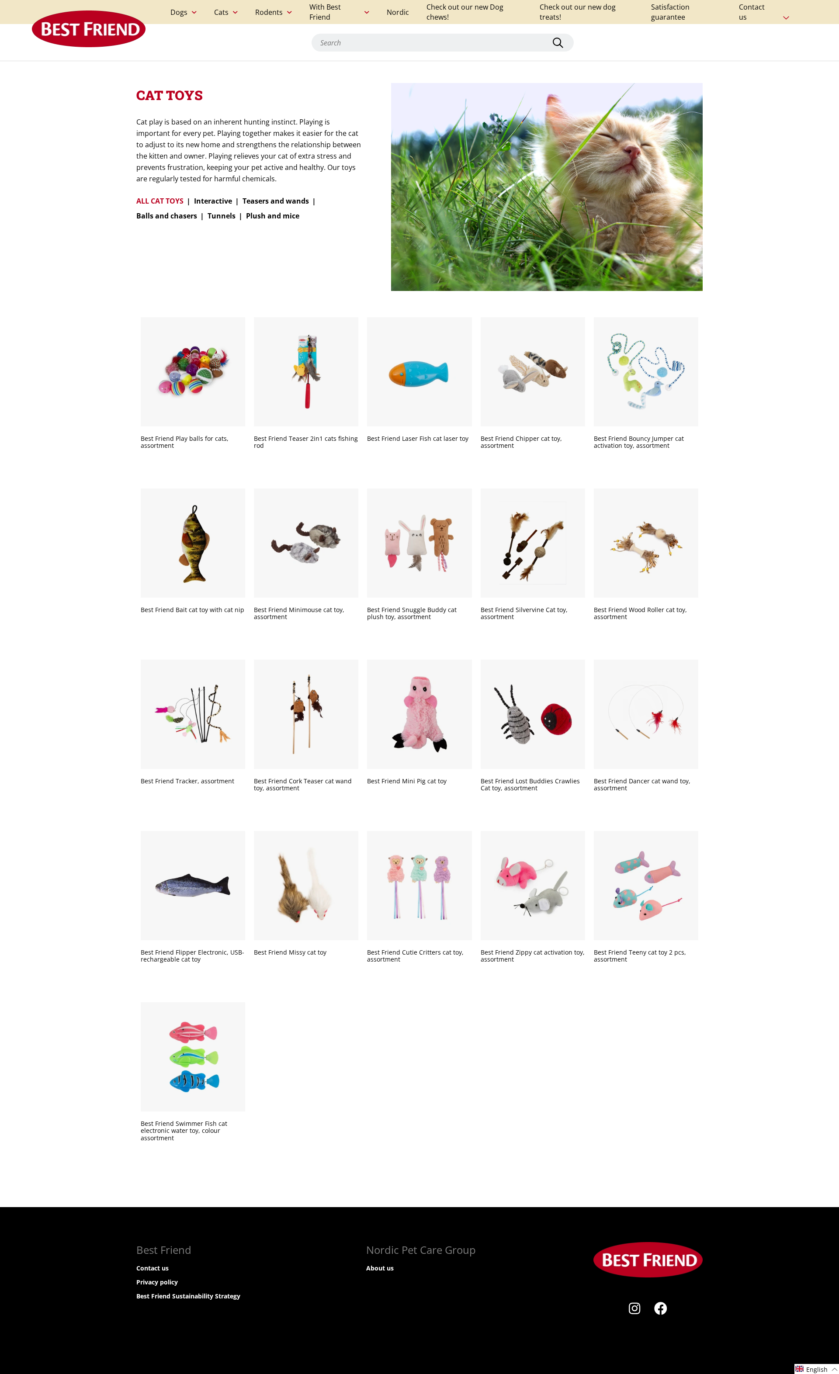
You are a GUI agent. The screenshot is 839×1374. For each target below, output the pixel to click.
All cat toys (160, 201)
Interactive (213, 201)
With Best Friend (325, 12)
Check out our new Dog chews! (464, 12)
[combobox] (443, 43)
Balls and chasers (166, 216)
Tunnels (222, 216)
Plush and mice (272, 216)
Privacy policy (157, 1282)
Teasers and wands (276, 201)
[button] (816, 1369)
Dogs (178, 12)
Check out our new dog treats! (578, 12)
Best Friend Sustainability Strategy (188, 1296)
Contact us (752, 12)
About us (380, 1268)
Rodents (269, 12)
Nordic (398, 12)
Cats (221, 12)
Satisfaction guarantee (670, 12)
